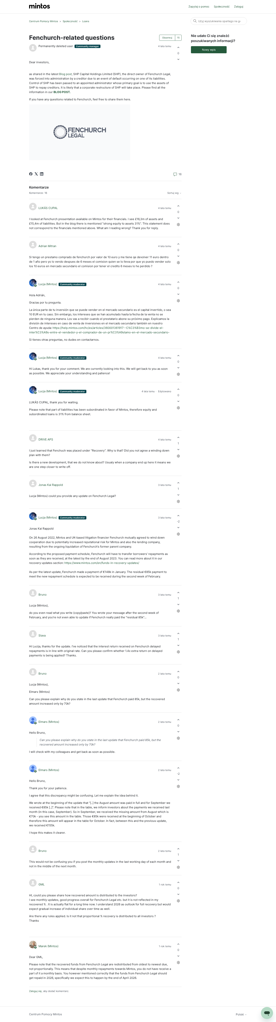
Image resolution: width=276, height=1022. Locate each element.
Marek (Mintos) (48, 946)
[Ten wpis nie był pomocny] (178, 59)
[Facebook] (30, 174)
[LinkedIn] (41, 174)
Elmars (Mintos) (48, 722)
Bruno (42, 594)
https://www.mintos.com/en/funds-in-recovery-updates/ (101, 563)
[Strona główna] (39, 6)
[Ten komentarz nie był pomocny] (178, 218)
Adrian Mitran (47, 246)
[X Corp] (36, 174)
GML (41, 884)
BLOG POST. (62, 92)
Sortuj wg (173, 193)
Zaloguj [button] (238, 6)
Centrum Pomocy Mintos (44, 21)
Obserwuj (167, 37)
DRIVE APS (45, 439)
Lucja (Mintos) (48, 284)
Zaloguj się (35, 991)
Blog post (65, 74)
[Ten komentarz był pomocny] (178, 206)
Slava (42, 635)
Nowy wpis (209, 49)
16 (180, 174)
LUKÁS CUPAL (48, 208)
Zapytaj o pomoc (199, 6)
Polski (240, 1014)
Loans (85, 21)
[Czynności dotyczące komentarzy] (178, 224)
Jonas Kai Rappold (50, 485)
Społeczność (222, 6)
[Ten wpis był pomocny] (178, 47)
